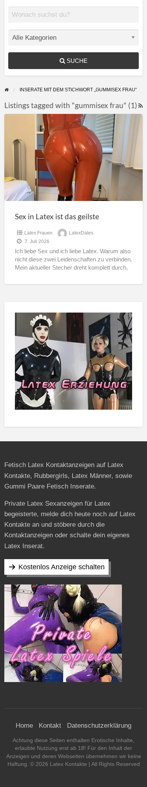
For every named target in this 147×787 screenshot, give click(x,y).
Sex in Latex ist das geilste (57, 216)
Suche (76, 60)
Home (24, 725)
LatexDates (81, 233)
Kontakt (50, 725)
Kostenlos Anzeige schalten (61, 567)
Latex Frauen (38, 233)
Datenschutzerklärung (99, 725)
